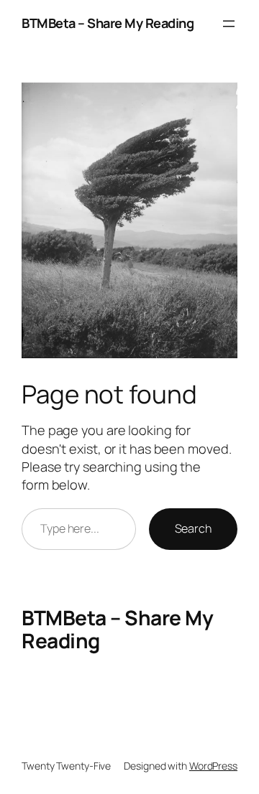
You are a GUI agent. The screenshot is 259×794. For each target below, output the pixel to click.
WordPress (213, 765)
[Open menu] (228, 23)
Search (193, 528)
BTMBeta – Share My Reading (108, 23)
